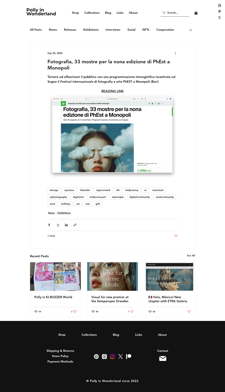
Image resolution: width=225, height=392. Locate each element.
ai (145, 190)
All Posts (36, 29)
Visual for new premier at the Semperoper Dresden (109, 299)
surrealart (157, 190)
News (53, 29)
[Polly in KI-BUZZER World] (55, 276)
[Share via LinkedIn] (66, 225)
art (77, 203)
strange (54, 190)
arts (87, 203)
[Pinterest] (96, 356)
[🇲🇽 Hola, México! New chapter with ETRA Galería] (169, 276)
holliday (65, 203)
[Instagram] (112, 356)
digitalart (78, 197)
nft (117, 190)
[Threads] (104, 356)
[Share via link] (75, 225)
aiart (52, 203)
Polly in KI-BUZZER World (53, 297)
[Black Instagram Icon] (219, 5)
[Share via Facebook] (49, 225)
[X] (219, 17)
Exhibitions (91, 29)
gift (98, 203)
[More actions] (175, 53)
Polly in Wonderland (41, 12)
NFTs (145, 29)
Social (131, 29)
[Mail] (163, 358)
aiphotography (58, 197)
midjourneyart (98, 197)
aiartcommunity (165, 197)
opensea (69, 190)
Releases (70, 29)
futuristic (85, 190)
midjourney (131, 190)
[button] (196, 13)
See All (191, 255)
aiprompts (118, 197)
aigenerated (103, 190)
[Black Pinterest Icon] (219, 11)
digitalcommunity (140, 197)
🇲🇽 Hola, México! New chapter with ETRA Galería (167, 299)
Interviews (113, 29)
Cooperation (165, 29)
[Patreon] (129, 356)
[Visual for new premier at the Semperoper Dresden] (112, 276)
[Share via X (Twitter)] (57, 225)
